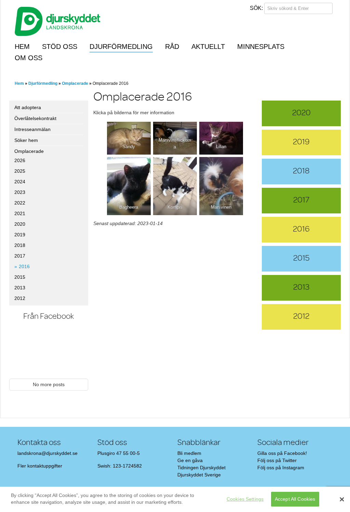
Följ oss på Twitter (277, 460)
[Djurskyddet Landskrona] (57, 18)
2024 (19, 181)
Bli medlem (189, 453)
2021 (19, 213)
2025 (19, 171)
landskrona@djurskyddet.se (47, 453)
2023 (19, 192)
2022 (19, 203)
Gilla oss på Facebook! (282, 453)
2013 (19, 287)
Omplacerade (75, 83)
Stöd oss (59, 46)
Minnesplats (260, 46)
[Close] (342, 499)
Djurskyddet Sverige (199, 474)
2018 (19, 245)
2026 (19, 160)
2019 (19, 234)
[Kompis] (175, 186)
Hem (22, 46)
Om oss (28, 58)
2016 (24, 266)
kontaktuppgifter (44, 466)
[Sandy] (129, 138)
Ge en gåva (190, 460)
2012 (19, 298)
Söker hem (26, 140)
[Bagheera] (129, 186)
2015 (19, 277)
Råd (172, 46)
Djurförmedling (121, 46)
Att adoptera (27, 107)
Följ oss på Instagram (280, 467)
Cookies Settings (245, 499)
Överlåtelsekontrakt (35, 118)
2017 (19, 256)
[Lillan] (221, 138)
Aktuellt (208, 46)
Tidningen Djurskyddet (201, 467)
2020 (19, 224)
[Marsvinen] (221, 186)
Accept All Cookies (295, 499)
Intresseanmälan (32, 129)
